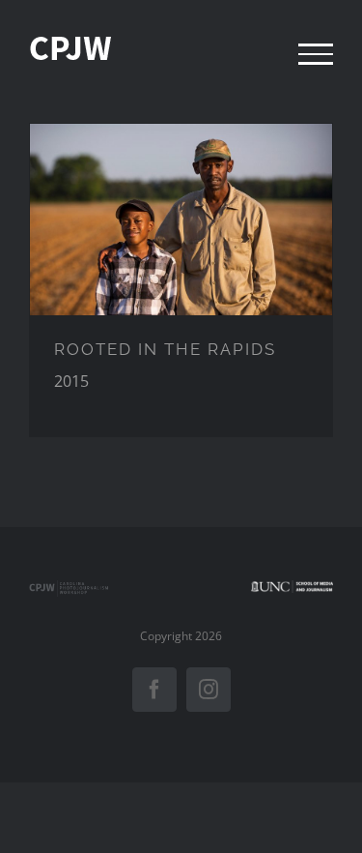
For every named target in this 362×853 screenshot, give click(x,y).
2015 (181, 218)
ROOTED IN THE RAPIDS (165, 349)
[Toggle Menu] (315, 54)
